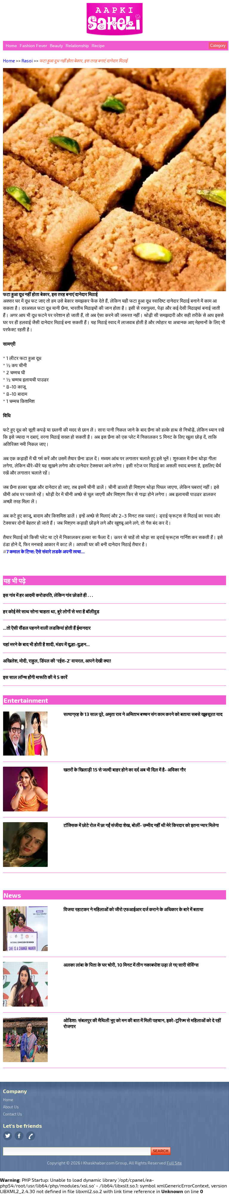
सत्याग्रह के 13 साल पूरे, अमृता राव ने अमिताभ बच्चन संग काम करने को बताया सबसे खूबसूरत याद (143, 714)
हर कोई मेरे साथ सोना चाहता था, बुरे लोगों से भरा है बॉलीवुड (51, 611)
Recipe (98, 45)
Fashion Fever (33, 45)
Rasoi (27, 60)
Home (11, 45)
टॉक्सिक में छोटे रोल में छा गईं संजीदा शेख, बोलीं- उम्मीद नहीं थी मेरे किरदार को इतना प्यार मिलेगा (141, 825)
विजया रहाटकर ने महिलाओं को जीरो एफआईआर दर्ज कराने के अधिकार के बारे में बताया (133, 909)
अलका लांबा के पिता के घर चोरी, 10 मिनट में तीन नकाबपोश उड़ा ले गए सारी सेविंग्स (131, 964)
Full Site (174, 1162)
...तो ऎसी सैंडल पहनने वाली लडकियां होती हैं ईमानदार (47, 628)
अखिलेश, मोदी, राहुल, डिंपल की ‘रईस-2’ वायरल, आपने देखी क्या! (57, 660)
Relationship (77, 45)
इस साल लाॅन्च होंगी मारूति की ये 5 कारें (35, 677)
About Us (11, 1106)
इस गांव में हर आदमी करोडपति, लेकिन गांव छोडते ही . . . (48, 595)
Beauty (56, 45)
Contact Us (12, 1114)
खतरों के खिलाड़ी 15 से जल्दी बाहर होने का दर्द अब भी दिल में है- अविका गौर (125, 769)
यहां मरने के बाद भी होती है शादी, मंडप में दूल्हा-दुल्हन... (46, 644)
